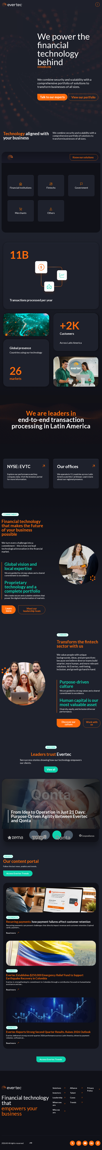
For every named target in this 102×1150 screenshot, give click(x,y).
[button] (10, 514)
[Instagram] (78, 1143)
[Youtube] (85, 1143)
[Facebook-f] (97, 1143)
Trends (73, 1102)
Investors (57, 1093)
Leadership (57, 1097)
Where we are (57, 1103)
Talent (73, 1093)
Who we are (56, 1111)
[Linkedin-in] (91, 1143)
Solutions (57, 1088)
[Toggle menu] (97, 4)
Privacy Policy (90, 1089)
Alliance (73, 1088)
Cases (72, 1097)
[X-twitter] (72, 1143)
